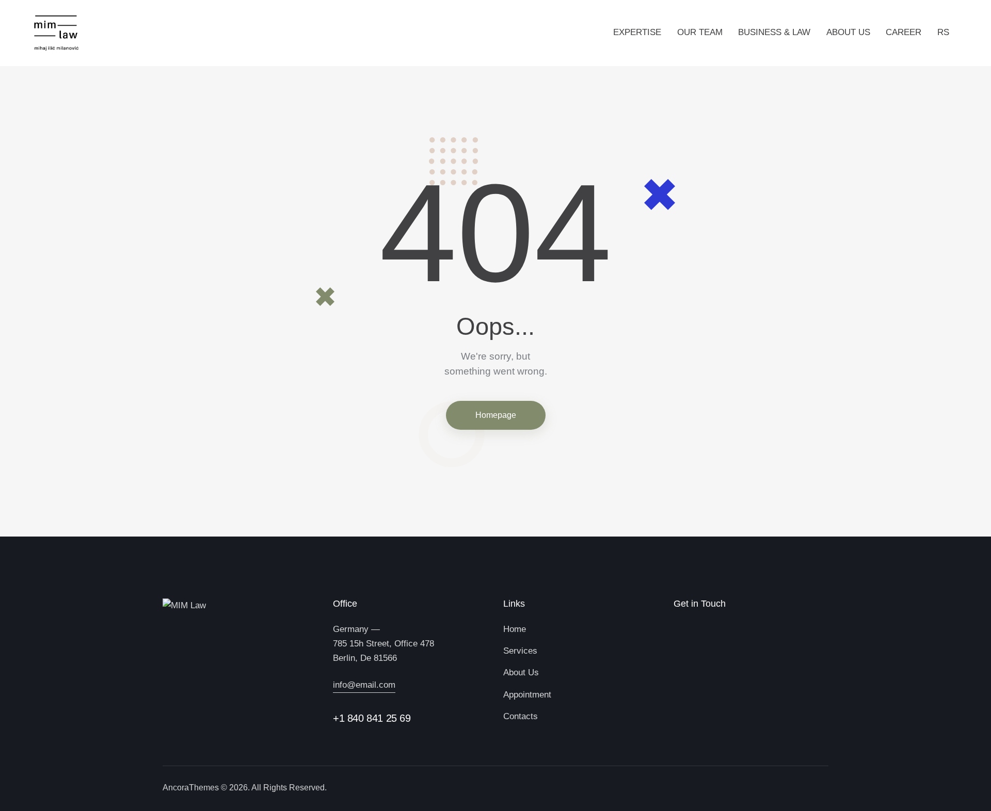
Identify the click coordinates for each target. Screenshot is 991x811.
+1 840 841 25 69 (372, 718)
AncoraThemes (191, 787)
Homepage (495, 415)
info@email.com (364, 685)
